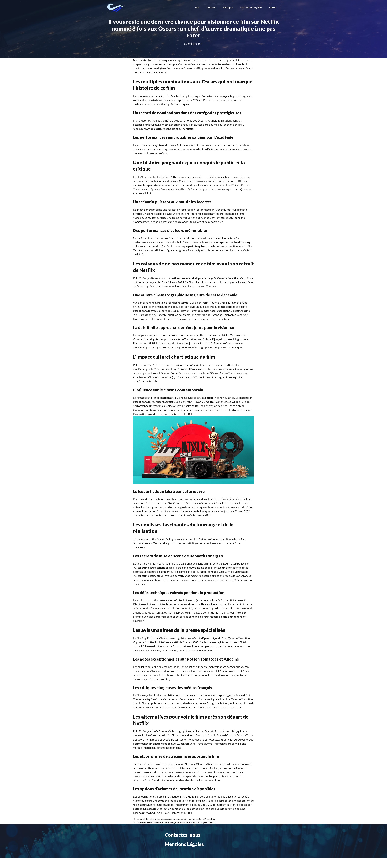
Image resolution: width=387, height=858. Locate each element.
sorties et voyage (251, 7)
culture (211, 7)
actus (272, 7)
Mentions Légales (184, 844)
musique (228, 7)
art (197, 7)
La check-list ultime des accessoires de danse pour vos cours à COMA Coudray (176, 818)
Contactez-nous (182, 835)
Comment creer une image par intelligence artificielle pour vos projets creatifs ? (177, 822)
